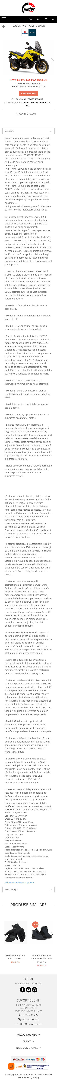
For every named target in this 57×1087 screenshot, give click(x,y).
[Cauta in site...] (53, 19)
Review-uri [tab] (11, 889)
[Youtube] (28, 989)
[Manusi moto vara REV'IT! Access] (15, 932)
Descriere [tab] (9, 130)
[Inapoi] (2, 26)
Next (52, 60)
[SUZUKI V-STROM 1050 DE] (28, 57)
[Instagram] (34, 989)
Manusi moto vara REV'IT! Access (15, 957)
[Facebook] (22, 989)
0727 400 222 (30, 1015)
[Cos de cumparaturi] (46, 19)
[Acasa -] (28, 7)
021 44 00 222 (30, 1019)
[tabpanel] (28, 57)
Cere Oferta (28, 93)
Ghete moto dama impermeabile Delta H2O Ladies (41, 957)
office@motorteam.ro (30, 1024)
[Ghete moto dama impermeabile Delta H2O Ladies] (41, 932)
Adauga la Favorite (27, 113)
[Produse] (4, 19)
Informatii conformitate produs (19, 882)
